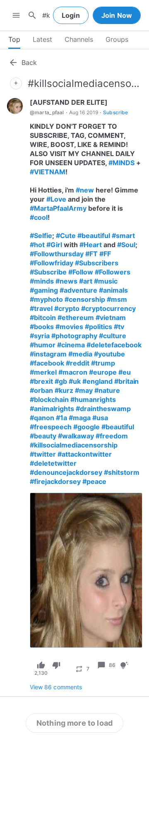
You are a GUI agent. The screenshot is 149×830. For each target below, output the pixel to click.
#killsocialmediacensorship (74, 445)
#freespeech (51, 427)
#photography (74, 336)
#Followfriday (51, 263)
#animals (113, 290)
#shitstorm (121, 472)
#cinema (71, 345)
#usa (100, 418)
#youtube (109, 354)
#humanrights (93, 399)
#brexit (41, 381)
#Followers (112, 272)
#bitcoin (43, 317)
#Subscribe (48, 272)
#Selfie (41, 235)
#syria (40, 336)
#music (106, 281)
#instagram (48, 354)
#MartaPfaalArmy (58, 208)
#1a (61, 418)
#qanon (42, 418)
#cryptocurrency (108, 308)
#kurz (64, 390)
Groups (117, 39)
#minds (42, 281)
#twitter (43, 454)
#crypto (66, 308)
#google (86, 427)
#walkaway (76, 436)
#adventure (78, 290)
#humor (42, 345)
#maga (80, 418)
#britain (126, 381)
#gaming (44, 290)
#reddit (77, 363)
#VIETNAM (47, 172)
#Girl (54, 245)
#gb (61, 381)
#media (80, 354)
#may (84, 390)
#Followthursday (57, 254)
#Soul (126, 245)
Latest (42, 39)
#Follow (80, 272)
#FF (105, 254)
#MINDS (121, 163)
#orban (41, 390)
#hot (37, 245)
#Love (56, 199)
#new (85, 190)
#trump (103, 363)
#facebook (47, 363)
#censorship (85, 299)
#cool (39, 217)
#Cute (66, 235)
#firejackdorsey (55, 481)
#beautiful (93, 235)
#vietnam (111, 317)
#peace (94, 481)
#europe (103, 372)
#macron (72, 372)
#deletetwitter (53, 463)
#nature (107, 390)
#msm (117, 299)
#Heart (90, 245)
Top (14, 39)
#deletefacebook (114, 345)
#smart (123, 235)
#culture (112, 336)
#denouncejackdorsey (66, 472)
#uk (75, 381)
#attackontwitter (85, 454)
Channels (79, 39)
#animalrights (52, 408)
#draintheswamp (103, 408)
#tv (119, 326)
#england (97, 381)
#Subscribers (96, 263)
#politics (98, 326)
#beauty (43, 436)
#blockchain (49, 399)
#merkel (43, 372)
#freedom (112, 436)
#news (66, 281)
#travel (41, 308)
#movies (69, 326)
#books (42, 326)
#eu (124, 372)
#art (85, 281)
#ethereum (76, 317)
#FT (91, 254)
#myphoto (46, 299)
